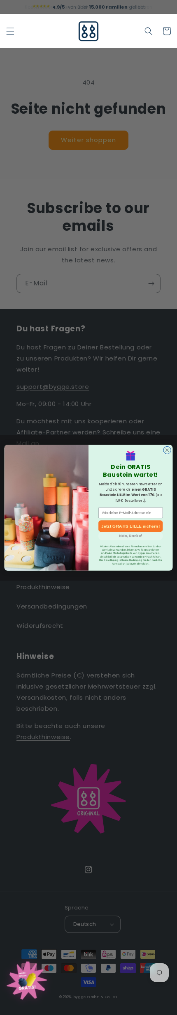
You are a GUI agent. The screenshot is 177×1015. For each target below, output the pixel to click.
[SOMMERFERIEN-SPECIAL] (27, 982)
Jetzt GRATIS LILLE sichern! (130, 526)
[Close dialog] (167, 450)
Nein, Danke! (130, 535)
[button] (10, 31)
